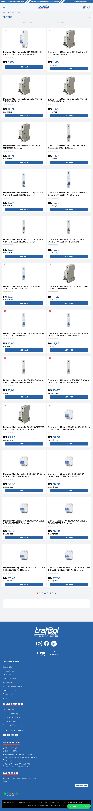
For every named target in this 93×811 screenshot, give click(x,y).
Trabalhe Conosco (10, 690)
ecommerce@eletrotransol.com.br (19, 755)
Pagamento (8, 694)
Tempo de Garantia (11, 721)
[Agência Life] (54, 653)
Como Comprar (9, 679)
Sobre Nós (7, 667)
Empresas (7, 675)
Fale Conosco (8, 710)
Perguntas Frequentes (12, 725)
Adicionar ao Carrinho (24, 67)
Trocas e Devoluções (11, 717)
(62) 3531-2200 (11, 748)
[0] (83, 7)
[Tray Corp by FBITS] (40, 654)
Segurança (7, 682)
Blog (5, 698)
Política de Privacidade (12, 686)
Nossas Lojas (8, 671)
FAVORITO (5, 30)
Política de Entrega (11, 713)
